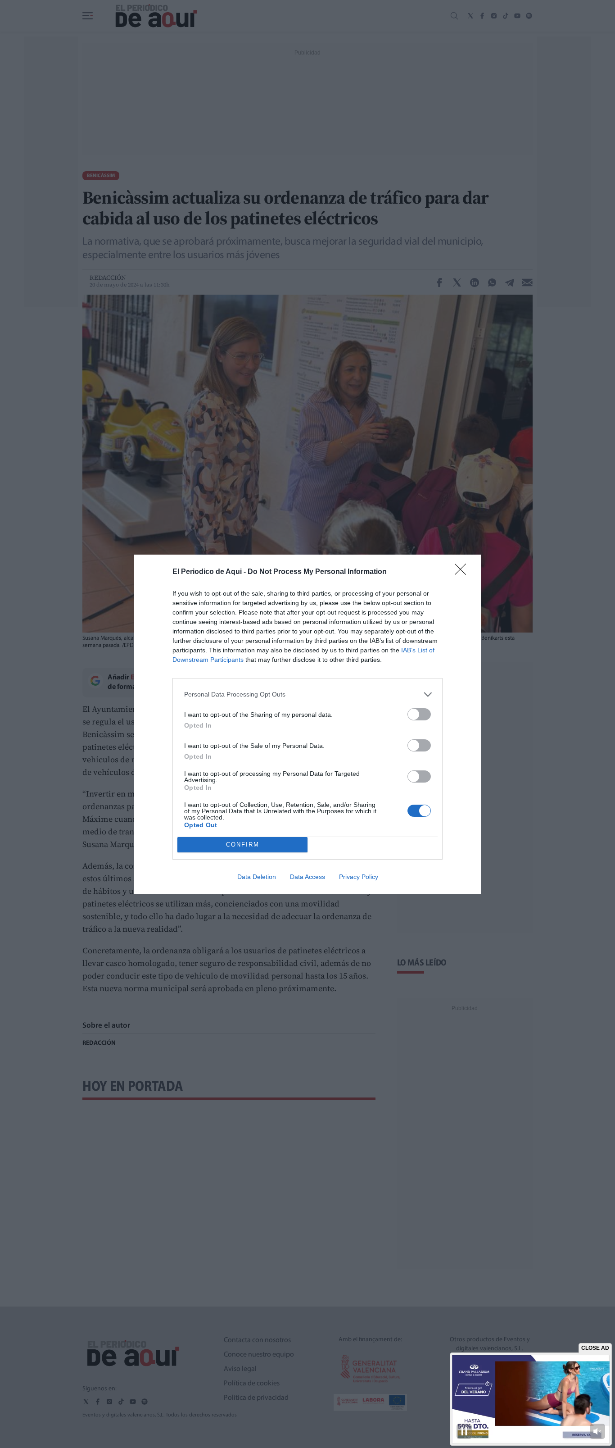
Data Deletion (256, 876)
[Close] (463, 572)
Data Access (307, 876)
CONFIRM (242, 844)
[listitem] (307, 694)
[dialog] (307, 724)
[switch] (419, 714)
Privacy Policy (358, 876)
